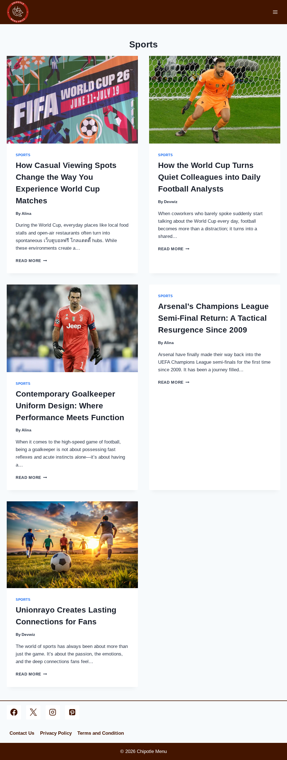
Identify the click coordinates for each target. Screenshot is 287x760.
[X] (33, 712)
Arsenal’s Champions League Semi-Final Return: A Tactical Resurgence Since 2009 (213, 318)
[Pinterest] (72, 712)
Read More (31, 261)
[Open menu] (275, 12)
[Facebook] (14, 712)
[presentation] (72, 100)
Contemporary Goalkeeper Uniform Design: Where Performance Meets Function (70, 406)
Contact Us (22, 733)
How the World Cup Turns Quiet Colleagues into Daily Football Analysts (209, 177)
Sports (23, 155)
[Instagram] (53, 712)
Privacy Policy (56, 733)
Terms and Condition (100, 733)
